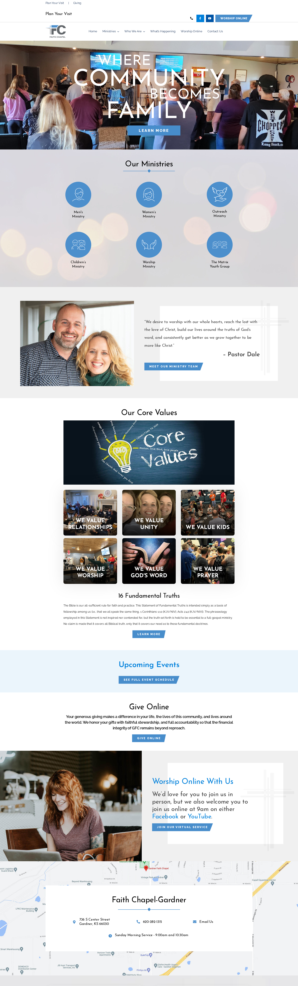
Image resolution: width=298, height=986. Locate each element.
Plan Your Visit (55, 3)
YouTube (199, 817)
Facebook (165, 817)
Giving (77, 3)
